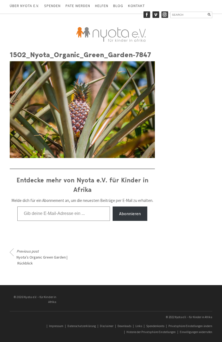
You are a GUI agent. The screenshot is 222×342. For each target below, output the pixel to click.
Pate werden (78, 5)
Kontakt (136, 5)
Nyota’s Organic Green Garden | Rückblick (42, 257)
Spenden (52, 5)
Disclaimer (106, 326)
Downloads (124, 326)
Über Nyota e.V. (24, 5)
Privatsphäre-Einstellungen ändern (190, 326)
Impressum (56, 326)
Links (138, 326)
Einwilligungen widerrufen (196, 332)
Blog (118, 5)
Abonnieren (130, 213)
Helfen (101, 5)
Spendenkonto (155, 326)
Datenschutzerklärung (81, 326)
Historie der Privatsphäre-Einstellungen (151, 332)
